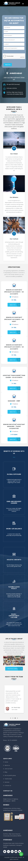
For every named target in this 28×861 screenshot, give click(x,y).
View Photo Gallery (12, 668)
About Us (7, 765)
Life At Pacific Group (10, 775)
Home (6, 762)
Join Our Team (8, 768)
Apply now (13, 305)
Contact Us (8, 785)
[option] (14, 699)
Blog (6, 772)
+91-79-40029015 (12, 740)
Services (7, 782)
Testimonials (8, 779)
